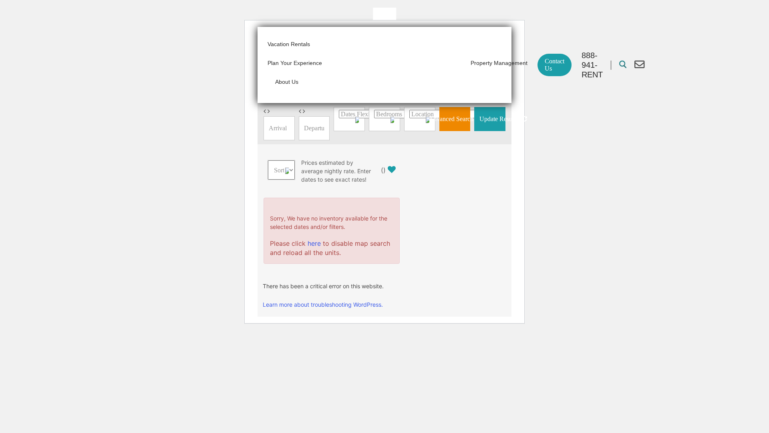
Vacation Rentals (289, 44)
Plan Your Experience (295, 63)
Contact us (554, 65)
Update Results (492, 118)
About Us (286, 82)
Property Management (499, 63)
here (314, 243)
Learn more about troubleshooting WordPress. (323, 304)
